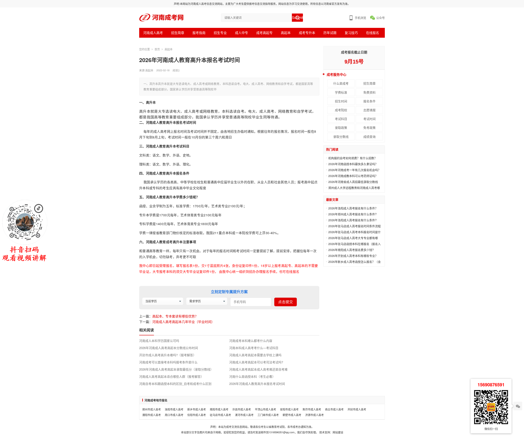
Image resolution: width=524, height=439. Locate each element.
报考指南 (199, 32)
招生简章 (177, 32)
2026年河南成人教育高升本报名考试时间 (257, 384)
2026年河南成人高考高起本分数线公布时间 (168, 348)
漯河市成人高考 (244, 415)
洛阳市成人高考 (174, 409)
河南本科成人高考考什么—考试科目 (253, 348)
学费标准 (341, 92)
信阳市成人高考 (196, 415)
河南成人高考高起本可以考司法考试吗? (256, 362)
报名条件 (369, 101)
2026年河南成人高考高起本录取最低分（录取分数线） (176, 369)
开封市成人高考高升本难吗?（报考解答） (167, 355)
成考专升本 (307, 32)
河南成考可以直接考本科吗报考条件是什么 (168, 362)
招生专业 (220, 32)
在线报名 (372, 32)
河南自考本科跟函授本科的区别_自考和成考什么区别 (175, 384)
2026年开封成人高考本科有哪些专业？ (353, 256)
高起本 (286, 32)
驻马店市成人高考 (220, 415)
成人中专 (241, 32)
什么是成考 (341, 83)
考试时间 (369, 119)
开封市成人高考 (357, 409)
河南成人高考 (153, 32)
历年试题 (330, 32)
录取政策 (341, 127)
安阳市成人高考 (289, 409)
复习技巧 (351, 32)
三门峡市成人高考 (268, 415)
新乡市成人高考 (196, 409)
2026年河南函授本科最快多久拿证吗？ (353, 164)
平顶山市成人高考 (265, 409)
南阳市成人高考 (219, 409)
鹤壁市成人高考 (292, 415)
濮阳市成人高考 (151, 415)
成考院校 (341, 110)
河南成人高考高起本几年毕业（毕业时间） (183, 321)
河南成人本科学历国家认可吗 (159, 341)
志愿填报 (369, 110)
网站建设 (338, 432)
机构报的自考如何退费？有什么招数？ (352, 158)
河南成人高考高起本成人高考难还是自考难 (258, 369)
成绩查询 (369, 136)
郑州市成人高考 (151, 409)
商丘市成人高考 (334, 409)
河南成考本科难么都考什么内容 (250, 341)
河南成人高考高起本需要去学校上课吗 (255, 355)
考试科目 (341, 119)
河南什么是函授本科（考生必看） (252, 376)
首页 (157, 49)
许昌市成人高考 (241, 409)
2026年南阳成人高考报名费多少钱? (351, 250)
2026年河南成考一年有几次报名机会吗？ (354, 170)
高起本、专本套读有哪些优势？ (175, 316)
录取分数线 (341, 136)
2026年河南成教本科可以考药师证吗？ (353, 176)
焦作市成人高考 (312, 409)
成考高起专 (264, 32)
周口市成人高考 (174, 415)
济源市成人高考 (314, 415)
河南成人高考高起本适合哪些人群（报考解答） (171, 376)
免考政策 (369, 127)
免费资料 (369, 92)
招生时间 (341, 101)
